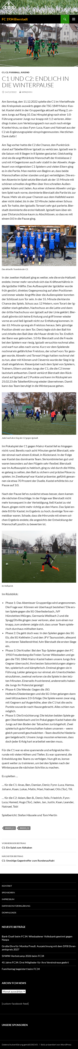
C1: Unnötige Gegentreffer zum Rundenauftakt (28, 858)
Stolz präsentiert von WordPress (56, 1044)
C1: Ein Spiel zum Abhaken (17, 845)
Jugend (25, 72)
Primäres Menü (73, 19)
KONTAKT (7, 885)
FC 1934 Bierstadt (15, 19)
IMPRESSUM (8, 899)
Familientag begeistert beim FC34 (21, 968)
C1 (3, 72)
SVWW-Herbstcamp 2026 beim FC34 (23, 955)
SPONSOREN (8, 892)
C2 (6, 72)
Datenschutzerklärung (16, 906)
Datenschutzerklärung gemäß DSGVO (20, 1044)
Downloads (9, 912)
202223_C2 (24, 828)
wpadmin (27, 92)
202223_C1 (10, 828)
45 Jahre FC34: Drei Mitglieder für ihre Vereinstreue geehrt (35, 962)
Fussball (14, 72)
